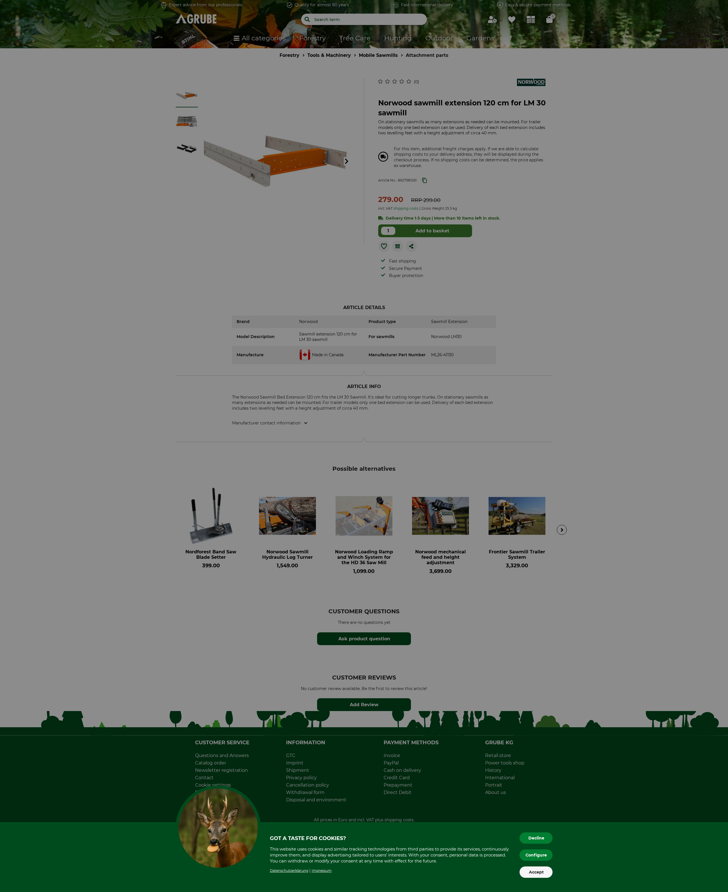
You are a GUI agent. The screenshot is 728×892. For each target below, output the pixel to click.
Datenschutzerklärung (289, 870)
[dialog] (364, 446)
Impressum (322, 870)
